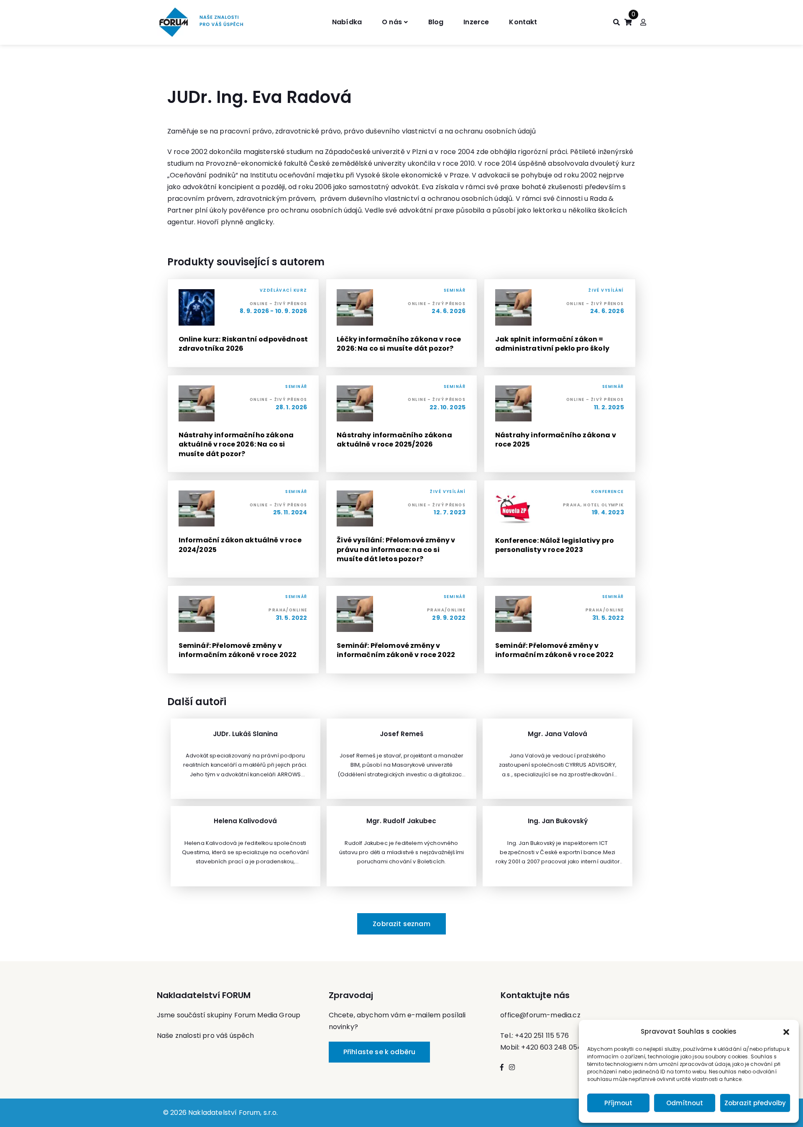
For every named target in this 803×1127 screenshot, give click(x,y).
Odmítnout (684, 1103)
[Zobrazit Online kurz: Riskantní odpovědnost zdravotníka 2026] (243, 323)
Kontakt (523, 22)
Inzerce (476, 22)
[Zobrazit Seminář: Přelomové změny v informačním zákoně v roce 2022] (243, 629)
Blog (436, 22)
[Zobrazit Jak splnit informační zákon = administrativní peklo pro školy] (559, 323)
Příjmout (618, 1103)
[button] (786, 1031)
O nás (392, 22)
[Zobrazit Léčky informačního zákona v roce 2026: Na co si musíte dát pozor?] (401, 323)
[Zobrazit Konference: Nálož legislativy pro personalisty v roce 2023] (559, 528)
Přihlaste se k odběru (379, 1052)
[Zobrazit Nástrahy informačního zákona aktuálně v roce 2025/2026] (401, 423)
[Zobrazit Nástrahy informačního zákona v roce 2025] (559, 423)
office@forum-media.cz (540, 1015)
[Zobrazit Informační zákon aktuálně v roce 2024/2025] (243, 528)
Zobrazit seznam (401, 924)
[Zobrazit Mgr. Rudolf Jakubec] (401, 846)
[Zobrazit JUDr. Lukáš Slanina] (245, 759)
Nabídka (347, 22)
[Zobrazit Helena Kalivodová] (245, 846)
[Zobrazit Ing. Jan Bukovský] (557, 846)
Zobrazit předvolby (755, 1103)
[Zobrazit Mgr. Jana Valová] (557, 759)
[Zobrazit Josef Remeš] (401, 759)
